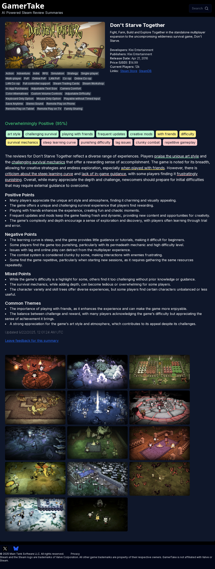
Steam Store (128, 71)
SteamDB (145, 71)
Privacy (75, 553)
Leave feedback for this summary (32, 340)
